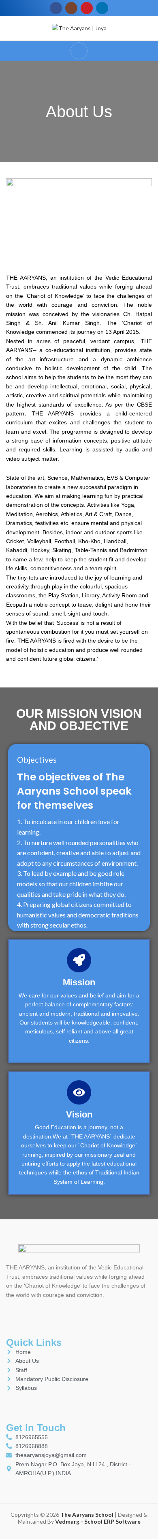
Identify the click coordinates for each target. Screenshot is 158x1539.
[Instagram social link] (71, 8)
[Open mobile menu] (79, 51)
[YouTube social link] (87, 8)
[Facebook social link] (56, 8)
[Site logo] (79, 27)
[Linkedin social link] (102, 8)
